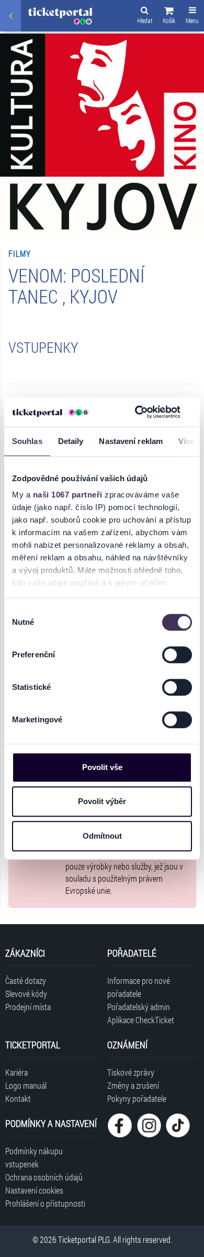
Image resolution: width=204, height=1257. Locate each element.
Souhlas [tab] (27, 441)
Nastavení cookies (34, 1190)
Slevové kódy (26, 993)
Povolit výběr (102, 801)
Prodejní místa (28, 1006)
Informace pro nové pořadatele (138, 987)
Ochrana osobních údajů (44, 1177)
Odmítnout (102, 835)
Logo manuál (26, 1085)
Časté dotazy (25, 980)
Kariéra (16, 1072)
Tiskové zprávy (130, 1072)
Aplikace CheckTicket (140, 1019)
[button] (168, 17)
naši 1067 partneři (68, 494)
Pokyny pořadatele (136, 1098)
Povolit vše (102, 767)
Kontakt (18, 1098)
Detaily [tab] (71, 441)
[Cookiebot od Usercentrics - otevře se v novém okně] (136, 412)
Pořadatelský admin (138, 1006)
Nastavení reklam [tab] (131, 441)
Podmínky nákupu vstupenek (34, 1157)
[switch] (177, 654)
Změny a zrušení (133, 1085)
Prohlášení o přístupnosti (45, 1203)
